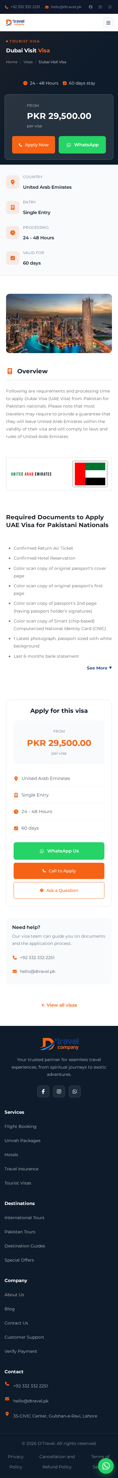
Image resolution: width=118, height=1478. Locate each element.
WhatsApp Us (63, 851)
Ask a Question (62, 890)
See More (99, 668)
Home (12, 62)
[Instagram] (100, 7)
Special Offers (19, 1260)
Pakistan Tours (20, 1231)
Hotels (11, 1154)
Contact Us (16, 1323)
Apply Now (37, 144)
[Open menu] (108, 22)
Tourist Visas (18, 1183)
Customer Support (24, 1337)
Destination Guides (25, 1246)
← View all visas (59, 1005)
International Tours (24, 1217)
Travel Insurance (21, 1169)
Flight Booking (21, 1126)
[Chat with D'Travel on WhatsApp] (106, 1466)
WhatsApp (86, 144)
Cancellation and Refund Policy (57, 1461)
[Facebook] (90, 7)
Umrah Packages (23, 1140)
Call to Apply (62, 871)
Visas (28, 62)
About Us (14, 1294)
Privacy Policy (16, 1461)
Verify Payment (21, 1351)
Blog (10, 1309)
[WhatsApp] (109, 7)
